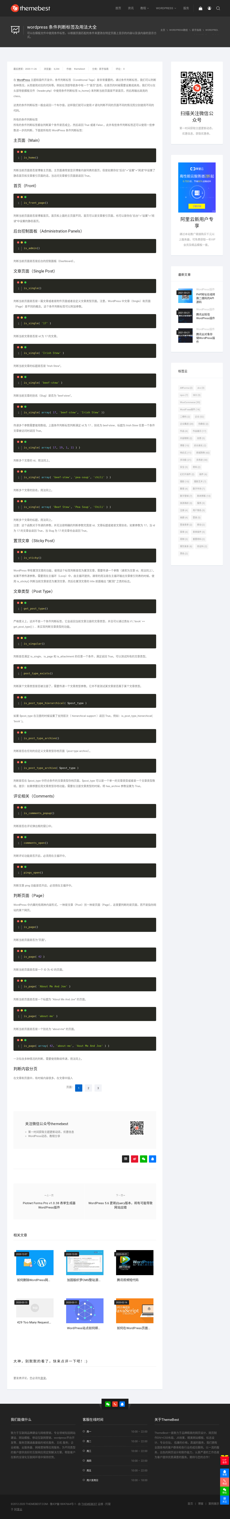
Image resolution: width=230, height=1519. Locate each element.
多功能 (185, 460)
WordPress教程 (178, 30)
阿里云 (18, 1509)
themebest (79, 69)
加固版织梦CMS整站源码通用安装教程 (93, 1280)
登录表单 (186, 525)
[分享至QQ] (152, 1159)
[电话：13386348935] (115, 1404)
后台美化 (200, 445)
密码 (197, 467)
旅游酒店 (186, 503)
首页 (118, 8)
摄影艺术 (200, 481)
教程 (143, 8)
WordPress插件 (205, 289)
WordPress (164, 8)
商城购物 (203, 453)
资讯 (131, 8)
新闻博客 (203, 496)
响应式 (185, 453)
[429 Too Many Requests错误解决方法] (34, 1306)
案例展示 (213, 1503)
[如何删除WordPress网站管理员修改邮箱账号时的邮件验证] (34, 1261)
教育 (184, 489)
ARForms (186, 388)
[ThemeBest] (30, 8)
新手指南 (196, 30)
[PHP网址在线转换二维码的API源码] (185, 296)
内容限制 (186, 438)
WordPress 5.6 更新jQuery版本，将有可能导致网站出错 (120, 1201)
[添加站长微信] (143, 1159)
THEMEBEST (89, 1504)
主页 (162, 30)
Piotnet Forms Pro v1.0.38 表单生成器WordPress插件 (49, 1201)
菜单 (184, 532)
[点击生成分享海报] (125, 1159)
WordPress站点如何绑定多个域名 (90, 1328)
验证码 (202, 546)
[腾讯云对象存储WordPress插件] (185, 335)
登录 (43, 1378)
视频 (184, 539)
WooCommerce (190, 402)
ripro (184, 395)
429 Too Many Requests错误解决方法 (43, 1322)
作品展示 (199, 431)
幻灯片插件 (187, 474)
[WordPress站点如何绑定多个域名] (84, 1309)
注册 (184, 510)
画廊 (184, 517)
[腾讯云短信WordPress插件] (185, 316)
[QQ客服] (122, 1404)
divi (200, 388)
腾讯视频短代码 (128, 1280)
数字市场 (199, 489)
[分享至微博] (134, 1159)
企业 (199, 417)
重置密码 (199, 539)
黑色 (184, 553)
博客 (184, 445)
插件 (203, 474)
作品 (184, 431)
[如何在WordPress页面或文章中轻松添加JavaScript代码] (134, 1309)
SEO (196, 395)
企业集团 (186, 424)
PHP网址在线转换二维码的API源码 (205, 298)
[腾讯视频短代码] (134, 1261)
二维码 (185, 417)
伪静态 (203, 424)
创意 (201, 438)
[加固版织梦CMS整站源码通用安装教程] (84, 1261)
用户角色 (199, 510)
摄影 (184, 481)
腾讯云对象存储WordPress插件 (205, 338)
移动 (201, 525)
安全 (184, 467)
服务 (186, 8)
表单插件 (199, 532)
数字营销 (186, 496)
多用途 (201, 460)
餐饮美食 (186, 546)
